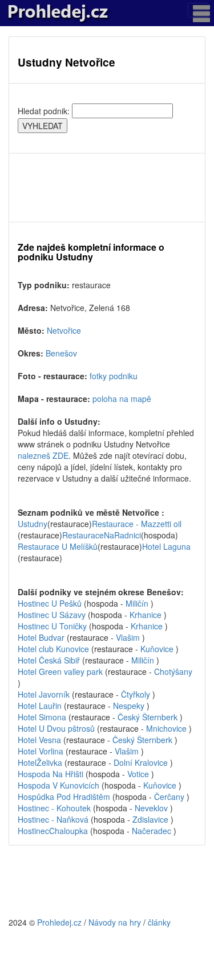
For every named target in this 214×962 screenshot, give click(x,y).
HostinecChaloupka (53, 830)
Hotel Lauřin (40, 705)
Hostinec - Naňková (54, 819)
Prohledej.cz (59, 922)
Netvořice (64, 330)
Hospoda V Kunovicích (60, 785)
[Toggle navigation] (198, 10)
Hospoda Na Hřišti (52, 773)
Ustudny (32, 523)
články (159, 922)
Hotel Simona (42, 717)
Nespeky (130, 705)
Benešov (61, 353)
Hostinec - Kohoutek (55, 808)
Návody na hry (114, 922)
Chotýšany (173, 671)
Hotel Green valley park (60, 671)
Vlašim (128, 637)
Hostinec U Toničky (53, 626)
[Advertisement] (107, 187)
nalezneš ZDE (43, 455)
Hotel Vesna (39, 739)
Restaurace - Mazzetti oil (136, 523)
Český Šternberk (149, 717)
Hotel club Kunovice (54, 648)
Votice (138, 773)
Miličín (138, 603)
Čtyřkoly (136, 694)
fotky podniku (114, 376)
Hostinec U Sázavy (53, 614)
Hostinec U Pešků (51, 603)
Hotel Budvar (42, 637)
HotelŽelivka (40, 762)
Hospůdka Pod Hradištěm (65, 796)
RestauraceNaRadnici (101, 535)
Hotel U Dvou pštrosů (56, 728)
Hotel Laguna (166, 546)
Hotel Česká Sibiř (50, 660)
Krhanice (147, 614)
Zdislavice (151, 819)
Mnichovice (167, 728)
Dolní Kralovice (142, 762)
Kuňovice (158, 648)
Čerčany (170, 796)
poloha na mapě (121, 398)
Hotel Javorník (44, 694)
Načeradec (152, 830)
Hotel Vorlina (40, 751)
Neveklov (152, 808)
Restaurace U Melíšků (58, 546)
